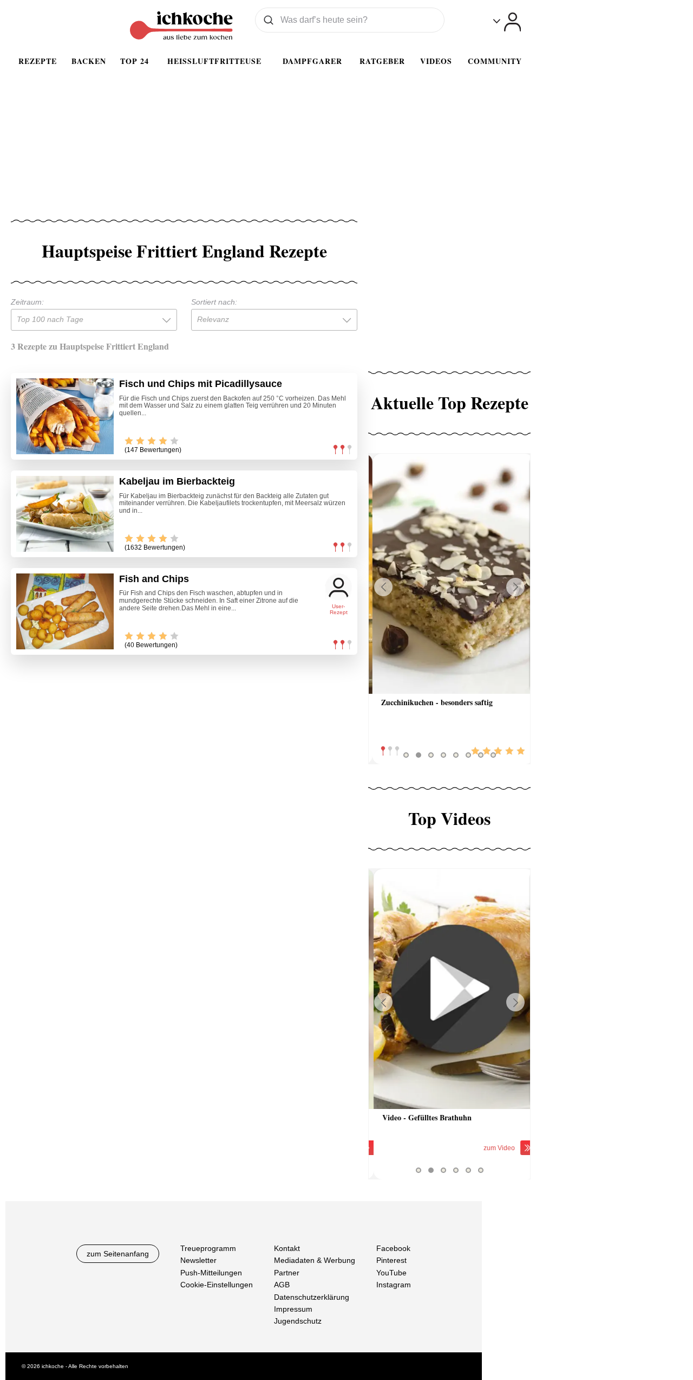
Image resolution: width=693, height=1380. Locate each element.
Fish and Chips (154, 578)
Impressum (293, 1309)
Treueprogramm (208, 1248)
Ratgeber (382, 61)
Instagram (393, 1284)
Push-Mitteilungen (211, 1272)
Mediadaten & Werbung (314, 1260)
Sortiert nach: (214, 302)
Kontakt (287, 1248)
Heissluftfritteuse (214, 61)
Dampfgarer (312, 61)
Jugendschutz (298, 1321)
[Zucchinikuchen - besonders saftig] (449, 574)
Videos (436, 61)
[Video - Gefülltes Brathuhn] (449, 989)
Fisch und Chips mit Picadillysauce (200, 383)
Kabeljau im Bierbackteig (177, 481)
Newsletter (198, 1260)
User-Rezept (339, 609)
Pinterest (391, 1260)
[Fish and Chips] (65, 611)
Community (495, 61)
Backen (88, 61)
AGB (282, 1284)
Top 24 (134, 61)
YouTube (391, 1272)
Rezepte (37, 61)
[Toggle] (507, 21)
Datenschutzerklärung (311, 1297)
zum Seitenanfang (118, 1253)
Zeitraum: (27, 302)
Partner (286, 1272)
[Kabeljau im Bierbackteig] (65, 514)
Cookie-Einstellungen (216, 1284)
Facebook (393, 1248)
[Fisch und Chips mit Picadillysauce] (65, 416)
